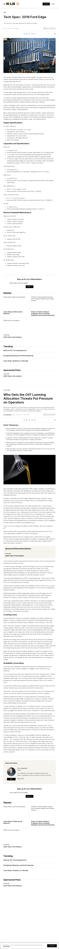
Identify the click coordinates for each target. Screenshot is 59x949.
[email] (34, 34)
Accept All (52, 945)
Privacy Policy (6, 946)
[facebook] (24, 34)
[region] (29, 946)
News (4, 12)
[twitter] (29, 34)
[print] (55, 34)
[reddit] (32, 34)
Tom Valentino (7, 414)
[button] (4, 4)
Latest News (6, 390)
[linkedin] (27, 34)
